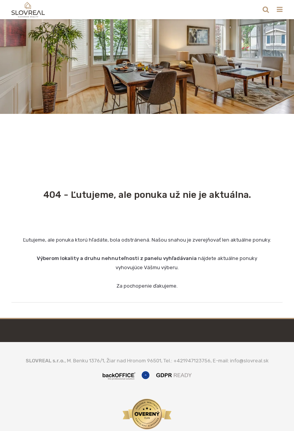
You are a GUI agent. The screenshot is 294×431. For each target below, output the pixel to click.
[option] (147, 66)
